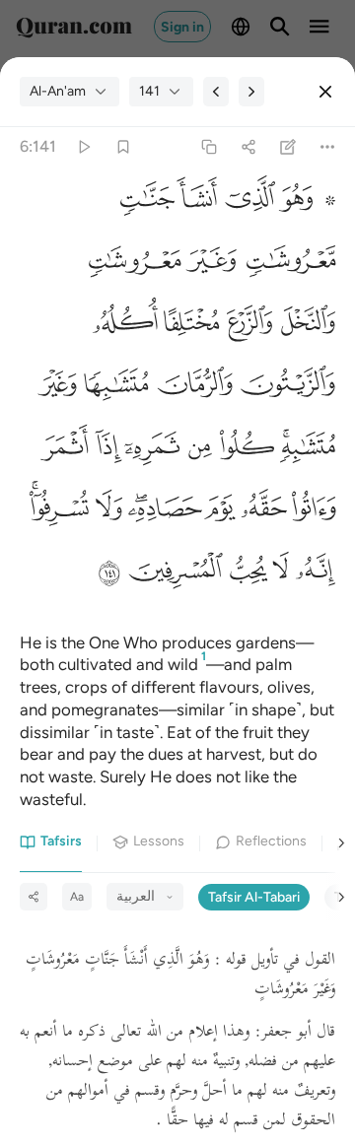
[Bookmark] (123, 147)
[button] (305, 203)
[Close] (325, 91)
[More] (328, 147)
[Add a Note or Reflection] (288, 147)
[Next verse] (251, 91)
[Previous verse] (216, 91)
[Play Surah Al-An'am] (83, 147)
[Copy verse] (208, 147)
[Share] (248, 147)
